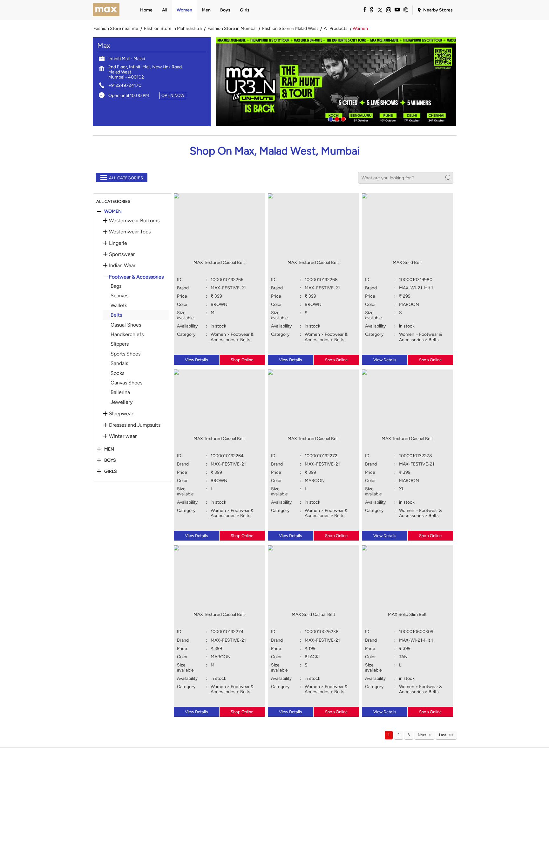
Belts (116, 315)
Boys (110, 460)
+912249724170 (124, 85)
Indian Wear (122, 265)
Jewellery (121, 402)
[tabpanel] (336, 81)
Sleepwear (121, 414)
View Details (196, 359)
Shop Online (242, 359)
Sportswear (122, 254)
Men (109, 449)
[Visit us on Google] (371, 9)
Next (422, 735)
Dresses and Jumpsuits (134, 425)
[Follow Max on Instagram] (388, 9)
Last (442, 735)
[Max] (106, 10)
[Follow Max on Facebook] (362, 9)
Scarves (119, 296)
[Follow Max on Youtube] (397, 9)
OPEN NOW (172, 95)
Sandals (119, 363)
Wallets (119, 305)
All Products (336, 28)
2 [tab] (336, 118)
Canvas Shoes (126, 383)
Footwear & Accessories (136, 277)
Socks (117, 373)
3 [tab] (342, 118)
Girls (110, 471)
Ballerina (120, 392)
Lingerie (118, 243)
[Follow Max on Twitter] (379, 9)
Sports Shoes (125, 354)
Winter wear (123, 436)
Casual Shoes (126, 325)
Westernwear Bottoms (134, 221)
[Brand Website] (405, 9)
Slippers (120, 344)
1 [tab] (329, 118)
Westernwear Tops (130, 232)
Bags (116, 286)
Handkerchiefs (127, 334)
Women (113, 211)
